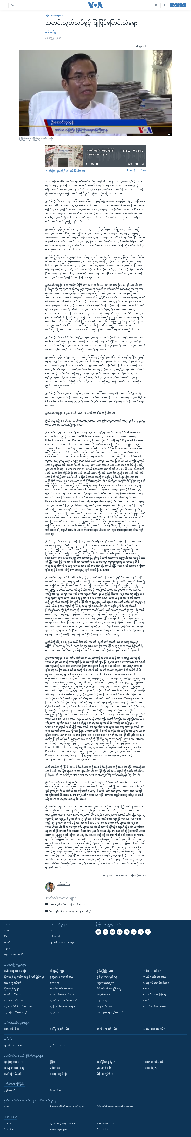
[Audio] (156, 5)
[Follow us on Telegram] (127, 932)
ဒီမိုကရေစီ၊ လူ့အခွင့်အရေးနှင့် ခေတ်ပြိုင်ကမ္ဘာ (24, 977)
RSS (52, 930)
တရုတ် (7, 948)
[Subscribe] (148, 932)
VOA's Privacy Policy (106, 1123)
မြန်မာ (6, 930)
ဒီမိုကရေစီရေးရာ (54, 15)
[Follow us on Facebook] (98, 932)
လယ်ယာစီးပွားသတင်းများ (62, 994)
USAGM (7, 1123)
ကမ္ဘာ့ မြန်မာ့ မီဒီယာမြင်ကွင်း (16, 1012)
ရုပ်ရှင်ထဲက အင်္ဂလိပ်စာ (107, 1029)
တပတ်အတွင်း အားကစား (61, 989)
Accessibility (102, 1129)
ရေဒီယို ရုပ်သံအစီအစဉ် (14, 1068)
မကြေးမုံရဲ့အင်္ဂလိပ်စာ (59, 1029)
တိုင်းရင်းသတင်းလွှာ (152, 971)
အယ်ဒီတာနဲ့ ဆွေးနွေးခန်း (15, 971)
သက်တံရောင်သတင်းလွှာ (154, 1006)
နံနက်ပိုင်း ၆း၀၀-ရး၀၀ (13, 1045)
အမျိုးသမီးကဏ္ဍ (104, 1006)
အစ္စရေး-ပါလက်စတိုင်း (14, 954)
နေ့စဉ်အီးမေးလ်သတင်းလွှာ (62, 942)
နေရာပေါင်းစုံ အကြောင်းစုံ (154, 994)
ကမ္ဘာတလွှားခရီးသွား (106, 983)
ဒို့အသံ (146, 1000)
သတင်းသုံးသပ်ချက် (13, 983)
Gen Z (146, 989)
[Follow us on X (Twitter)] (105, 932)
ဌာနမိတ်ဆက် (10, 1090)
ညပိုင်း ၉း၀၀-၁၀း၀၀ (59, 1045)
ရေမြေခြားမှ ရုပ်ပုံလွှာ (106, 1062)
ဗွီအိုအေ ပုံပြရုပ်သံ (105, 1073)
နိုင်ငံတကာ (8, 936)
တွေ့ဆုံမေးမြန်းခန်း (58, 1073)
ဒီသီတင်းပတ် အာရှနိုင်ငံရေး (109, 989)
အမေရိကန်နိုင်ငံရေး (12, 994)
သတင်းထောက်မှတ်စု (13, 1000)
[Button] (141, 46)
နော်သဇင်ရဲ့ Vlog (151, 1068)
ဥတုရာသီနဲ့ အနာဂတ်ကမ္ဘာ (61, 977)
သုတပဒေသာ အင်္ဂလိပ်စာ (154, 1029)
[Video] (165, 5)
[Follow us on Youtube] (112, 932)
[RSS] (134, 932)
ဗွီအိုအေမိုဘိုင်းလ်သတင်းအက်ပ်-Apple (67, 1106)
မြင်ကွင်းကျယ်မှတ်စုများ (107, 977)
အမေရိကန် (9, 942)
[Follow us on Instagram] (119, 932)
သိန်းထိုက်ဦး (50, 32)
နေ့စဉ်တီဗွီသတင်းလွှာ (13, 1062)
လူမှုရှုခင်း (54, 1012)
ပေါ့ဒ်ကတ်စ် (55, 936)
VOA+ (6, 1106)
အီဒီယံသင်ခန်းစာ (11, 1029)
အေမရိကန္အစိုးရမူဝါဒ (59, 1129)
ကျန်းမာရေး (102, 1000)
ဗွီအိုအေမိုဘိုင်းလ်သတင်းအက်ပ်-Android (115, 1106)
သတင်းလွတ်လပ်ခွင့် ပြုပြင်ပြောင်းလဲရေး (107, 150)
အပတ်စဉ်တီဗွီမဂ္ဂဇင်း (13, 1073)
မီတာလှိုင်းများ (56, 1090)
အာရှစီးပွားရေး (103, 994)
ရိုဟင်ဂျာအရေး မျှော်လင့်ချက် (110, 1012)
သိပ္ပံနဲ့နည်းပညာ (57, 971)
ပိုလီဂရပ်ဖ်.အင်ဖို (104, 1068)
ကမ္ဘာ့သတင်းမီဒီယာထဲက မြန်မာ (18, 1006)
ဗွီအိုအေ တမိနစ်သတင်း (153, 1062)
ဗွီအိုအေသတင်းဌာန (98, 154)
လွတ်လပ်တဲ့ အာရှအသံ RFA (63, 1123)
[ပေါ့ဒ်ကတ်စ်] (141, 932)
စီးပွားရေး (54, 983)
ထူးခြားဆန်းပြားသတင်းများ (62, 1006)
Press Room (9, 1129)
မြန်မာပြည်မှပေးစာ (105, 971)
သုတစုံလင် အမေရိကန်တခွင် (156, 983)
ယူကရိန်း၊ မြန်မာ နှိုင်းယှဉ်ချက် (63, 1000)
